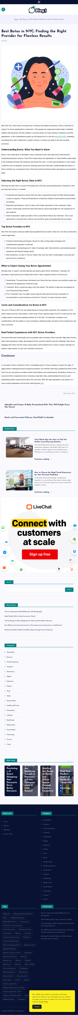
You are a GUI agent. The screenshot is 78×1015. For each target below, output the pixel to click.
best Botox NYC (60, 137)
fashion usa (8, 960)
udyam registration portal (12, 995)
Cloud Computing (12, 662)
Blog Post (7, 830)
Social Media (11, 729)
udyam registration (10, 984)
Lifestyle (4, 41)
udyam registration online (12, 991)
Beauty (18, 933)
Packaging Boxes (9, 972)
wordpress (22, 999)
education (29, 953)
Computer (10, 666)
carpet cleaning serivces (11, 937)
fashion (24, 956)
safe (42, 383)
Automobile (10, 652)
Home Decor (11, 710)
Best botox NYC (69, 393)
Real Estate (10, 720)
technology (7, 980)
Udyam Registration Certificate (14, 988)
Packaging (24, 968)
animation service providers (13, 925)
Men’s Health (30, 964)
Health (28, 960)
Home (16, 19)
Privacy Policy (8, 834)
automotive (7, 933)
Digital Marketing (10, 949)
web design (29, 995)
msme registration (10, 968)
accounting (25, 921)
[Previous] (68, 760)
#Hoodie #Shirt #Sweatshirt (23, 914)
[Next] (71, 760)
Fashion (9, 686)
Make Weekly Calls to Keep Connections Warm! (20, 616)
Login (6, 821)
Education (10, 681)
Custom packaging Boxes (12, 945)
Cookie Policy (43, 1002)
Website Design (9, 999)
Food (8, 691)
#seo (5, 918)
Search (9, 582)
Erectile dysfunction (10, 956)
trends (27, 980)
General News (11, 700)
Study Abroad (8, 976)
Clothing (27, 937)
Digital (9, 676)
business (28, 933)
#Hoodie (7, 914)
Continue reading (42, 459)
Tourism (9, 739)
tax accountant (23, 976)
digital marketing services (12, 953)
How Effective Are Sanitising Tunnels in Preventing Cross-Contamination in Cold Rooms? (33, 625)
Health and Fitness (13, 705)
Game (9, 696)
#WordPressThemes (10, 921)
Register (6, 825)
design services (30, 945)
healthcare (7, 964)
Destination (11, 671)
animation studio (9, 929)
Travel (9, 744)
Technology (10, 734)
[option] (12, 780)
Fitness (18, 960)
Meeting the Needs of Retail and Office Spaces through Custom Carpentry (29, 630)
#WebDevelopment (18, 918)
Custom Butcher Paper (11, 941)
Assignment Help (25, 929)
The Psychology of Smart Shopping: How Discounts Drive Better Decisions (28, 620)
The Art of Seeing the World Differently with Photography (23, 611)
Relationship (11, 725)
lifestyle (18, 964)
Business (9, 657)
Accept (36, 1007)
